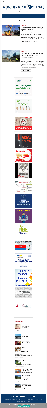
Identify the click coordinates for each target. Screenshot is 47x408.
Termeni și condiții (25, 401)
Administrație (23, 25)
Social (24, 399)
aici (36, 404)
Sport (37, 399)
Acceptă (19, 406)
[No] (45, 405)
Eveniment (14, 399)
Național (33, 399)
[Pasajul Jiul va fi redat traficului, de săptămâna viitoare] (11, 30)
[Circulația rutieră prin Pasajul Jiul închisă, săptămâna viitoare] (11, 56)
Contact (18, 401)
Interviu (28, 399)
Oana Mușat (30, 32)
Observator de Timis (23, 396)
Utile (41, 399)
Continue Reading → (26, 44)
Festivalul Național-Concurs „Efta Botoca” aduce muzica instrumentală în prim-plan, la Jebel (23, 327)
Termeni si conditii (26, 406)
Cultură (20, 399)
